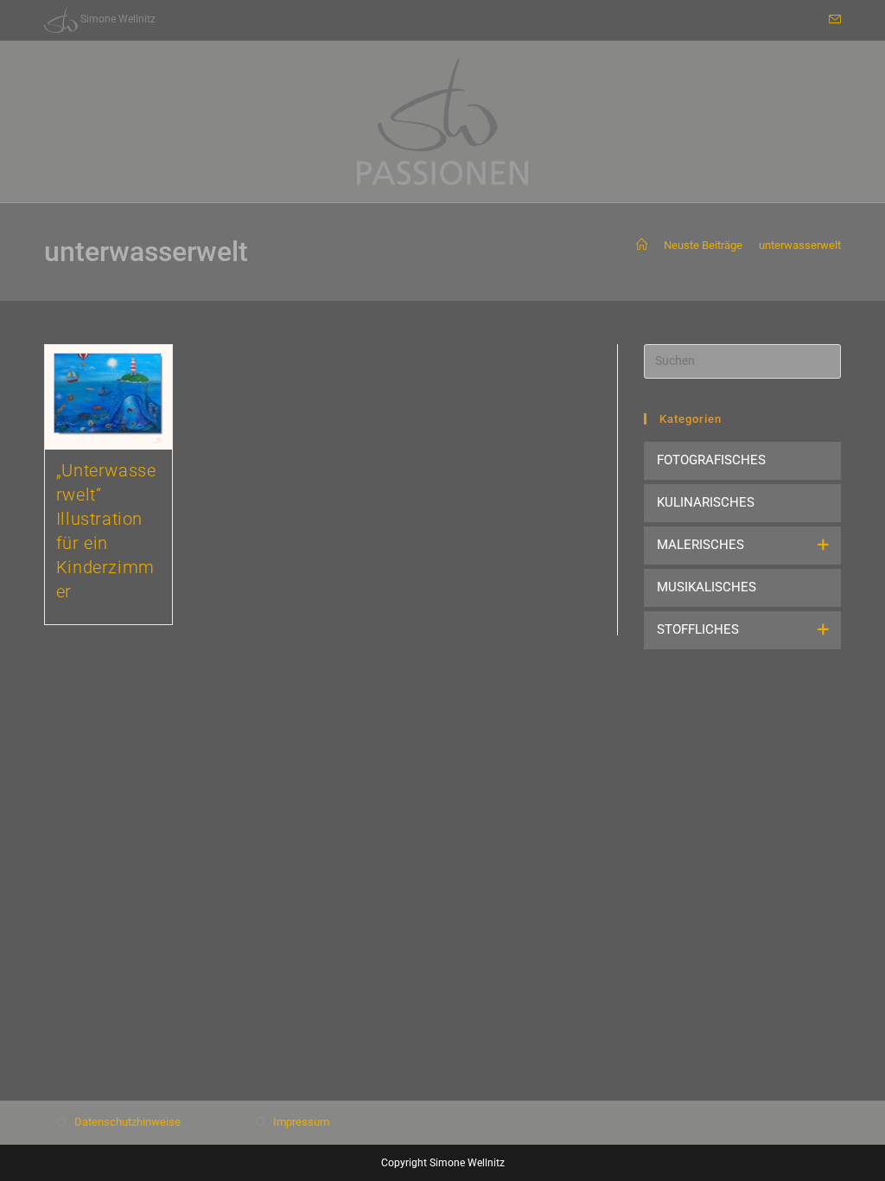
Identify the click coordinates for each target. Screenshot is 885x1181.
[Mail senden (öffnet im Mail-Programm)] (832, 20)
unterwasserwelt (800, 245)
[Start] (641, 245)
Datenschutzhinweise (127, 1121)
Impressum (301, 1121)
